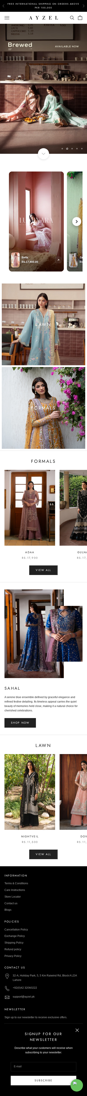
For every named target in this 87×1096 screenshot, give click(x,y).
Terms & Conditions (16, 883)
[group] (43, 89)
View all (43, 570)
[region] (43, 89)
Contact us (10, 903)
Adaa (29, 552)
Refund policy (12, 949)
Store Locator (12, 896)
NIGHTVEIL (30, 836)
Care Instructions (14, 890)
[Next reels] (76, 221)
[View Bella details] (58, 260)
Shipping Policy (13, 942)
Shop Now (20, 723)
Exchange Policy (14, 936)
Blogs (7, 909)
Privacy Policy (12, 956)
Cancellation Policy (16, 929)
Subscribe (43, 1080)
